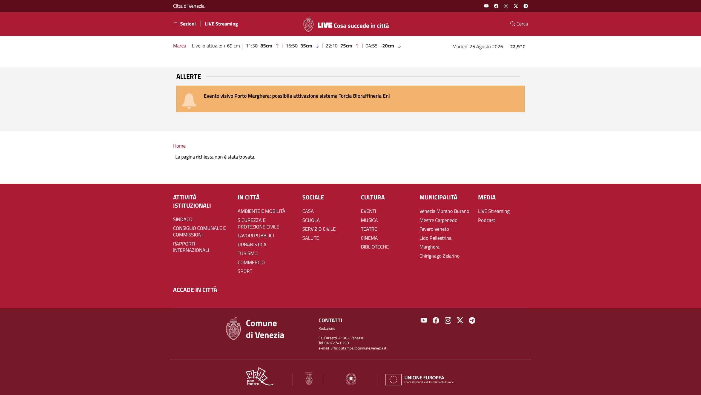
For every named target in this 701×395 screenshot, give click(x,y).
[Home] (348, 24)
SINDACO (183, 219)
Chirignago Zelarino (440, 256)
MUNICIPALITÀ (438, 197)
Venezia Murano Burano (444, 211)
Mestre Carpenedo (439, 220)
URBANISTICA (252, 244)
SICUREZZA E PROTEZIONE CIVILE (258, 223)
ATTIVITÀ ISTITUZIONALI (192, 201)
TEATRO (369, 229)
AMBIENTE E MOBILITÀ (261, 211)
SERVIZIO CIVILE (319, 229)
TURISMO (248, 253)
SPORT (245, 271)
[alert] (350, 99)
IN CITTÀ (249, 197)
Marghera (429, 247)
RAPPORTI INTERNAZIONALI (191, 247)
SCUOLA (311, 220)
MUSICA (369, 220)
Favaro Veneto (434, 229)
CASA (308, 211)
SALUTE (310, 238)
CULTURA (373, 197)
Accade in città (195, 290)
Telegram (526, 6)
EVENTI (368, 211)
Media (487, 197)
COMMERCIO (251, 262)
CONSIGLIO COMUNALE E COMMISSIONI (199, 231)
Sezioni (188, 24)
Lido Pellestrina (436, 238)
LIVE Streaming (221, 24)
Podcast (486, 220)
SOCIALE (313, 197)
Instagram (506, 6)
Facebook (496, 6)
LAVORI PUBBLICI (256, 235)
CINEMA (369, 238)
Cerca (521, 24)
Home (179, 145)
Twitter (516, 6)
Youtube (486, 6)
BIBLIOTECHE (375, 247)
